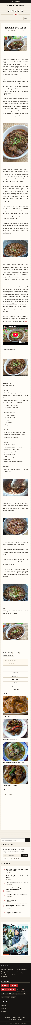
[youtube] (15, 11)
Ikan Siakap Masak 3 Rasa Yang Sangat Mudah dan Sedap (17, 869)
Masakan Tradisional (8, 655)
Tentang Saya (16, 1017)
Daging (15, 25)
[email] (22, 11)
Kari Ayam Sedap (12, 900)
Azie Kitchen (15, 5)
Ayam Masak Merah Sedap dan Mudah (17, 894)
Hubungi (24, 1017)
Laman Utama (8, 1017)
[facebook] (9, 11)
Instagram (4, 1008)
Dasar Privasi (12, 1019)
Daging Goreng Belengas (14, 912)
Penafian (20, 1019)
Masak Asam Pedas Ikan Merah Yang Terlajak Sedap (16, 906)
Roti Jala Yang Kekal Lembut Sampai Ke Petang (17, 876)
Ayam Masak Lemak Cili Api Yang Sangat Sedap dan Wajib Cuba (15, 888)
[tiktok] (18, 11)
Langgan (25, 855)
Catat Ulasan (21, 30)
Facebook (3, 1005)
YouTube (3, 1011)
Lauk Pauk (16, 652)
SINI (25, 321)
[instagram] (12, 11)
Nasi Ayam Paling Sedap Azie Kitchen (17, 882)
